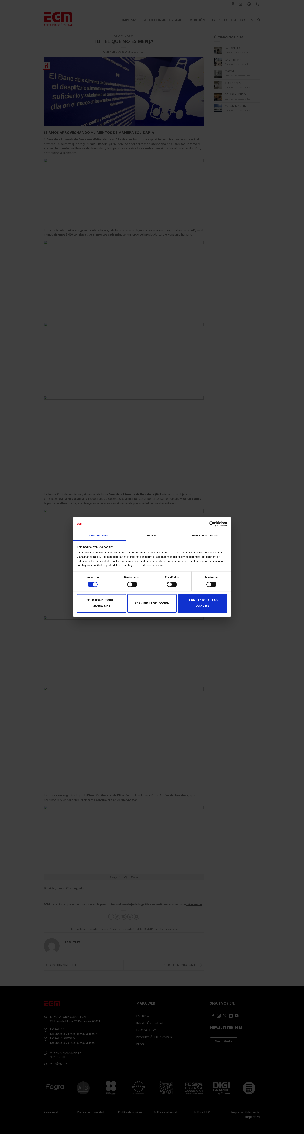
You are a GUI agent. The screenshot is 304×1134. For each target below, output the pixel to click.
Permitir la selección (152, 603)
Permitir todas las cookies (203, 603)
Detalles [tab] (152, 535)
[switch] (132, 584)
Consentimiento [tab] (99, 535)
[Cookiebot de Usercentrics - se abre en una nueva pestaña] (212, 524)
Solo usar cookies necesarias (101, 603)
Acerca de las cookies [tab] (204, 535)
